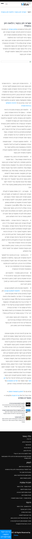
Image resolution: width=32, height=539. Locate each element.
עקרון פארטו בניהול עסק (25, 466)
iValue (16, 535)
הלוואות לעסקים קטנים (12, 291)
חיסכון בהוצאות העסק (16, 391)
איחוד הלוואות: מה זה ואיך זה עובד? (22, 453)
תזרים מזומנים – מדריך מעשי (24, 506)
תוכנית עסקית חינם (26, 495)
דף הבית (29, 439)
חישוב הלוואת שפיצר (20, 417)
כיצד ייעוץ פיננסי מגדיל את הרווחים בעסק (21, 518)
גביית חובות (15, 395)
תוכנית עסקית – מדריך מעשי (24, 486)
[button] (29, 3)
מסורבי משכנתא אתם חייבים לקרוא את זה (20, 521)
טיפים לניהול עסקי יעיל (25, 472)
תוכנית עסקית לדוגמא (25, 489)
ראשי (29, 12)
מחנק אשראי (12, 29)
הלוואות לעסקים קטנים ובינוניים (17, 403)
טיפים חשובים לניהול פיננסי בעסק (22, 475)
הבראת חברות (27, 447)
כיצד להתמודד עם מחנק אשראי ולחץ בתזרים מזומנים (18, 469)
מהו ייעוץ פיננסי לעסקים (25, 515)
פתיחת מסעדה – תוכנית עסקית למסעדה (21, 498)
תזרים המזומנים (12, 381)
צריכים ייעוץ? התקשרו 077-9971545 (6, 534)
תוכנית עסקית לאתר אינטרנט (24, 492)
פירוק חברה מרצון (26, 442)
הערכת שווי (28, 445)
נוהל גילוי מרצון (27, 450)
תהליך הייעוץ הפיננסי (26, 509)
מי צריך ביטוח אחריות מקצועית (23, 524)
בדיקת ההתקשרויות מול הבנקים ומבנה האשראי (13, 410)
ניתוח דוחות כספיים (26, 512)
